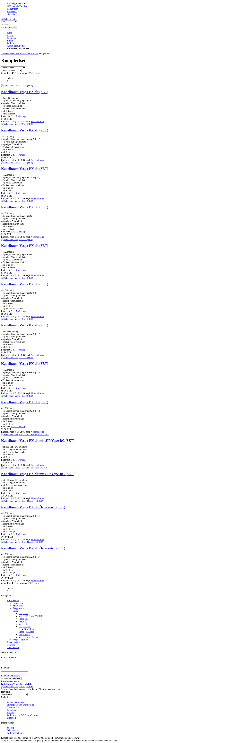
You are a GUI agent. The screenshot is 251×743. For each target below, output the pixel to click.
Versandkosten (37, 121)
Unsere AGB (13, 707)
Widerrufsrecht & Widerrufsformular (23, 715)
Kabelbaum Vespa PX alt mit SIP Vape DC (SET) (37, 440)
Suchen (12, 28)
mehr (16, 681)
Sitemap (10, 727)
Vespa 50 (23, 621)
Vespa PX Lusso (26, 632)
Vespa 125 (23, 613)
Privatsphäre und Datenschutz (20, 704)
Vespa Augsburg (20, 639)
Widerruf (11, 43)
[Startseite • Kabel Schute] (8, 19)
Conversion (18, 603)
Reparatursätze (13, 642)
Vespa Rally (24, 634)
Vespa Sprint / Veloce (28, 637)
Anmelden (16, 678)
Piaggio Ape (18, 608)
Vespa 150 (23, 618)
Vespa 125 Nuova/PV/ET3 (31, 616)
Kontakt (10, 35)
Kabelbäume (13, 600)
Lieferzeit (11, 718)
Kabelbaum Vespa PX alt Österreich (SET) (33, 507)
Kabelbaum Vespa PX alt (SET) (24, 92)
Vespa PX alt (25, 626)
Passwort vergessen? (10, 675)
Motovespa (18, 605)
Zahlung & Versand (16, 702)
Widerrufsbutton (14, 733)
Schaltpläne (12, 730)
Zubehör (11, 645)
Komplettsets (30, 629)
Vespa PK (23, 624)
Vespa (15, 611)
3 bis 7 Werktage (18, 116)
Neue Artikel (13, 647)
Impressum (12, 38)
